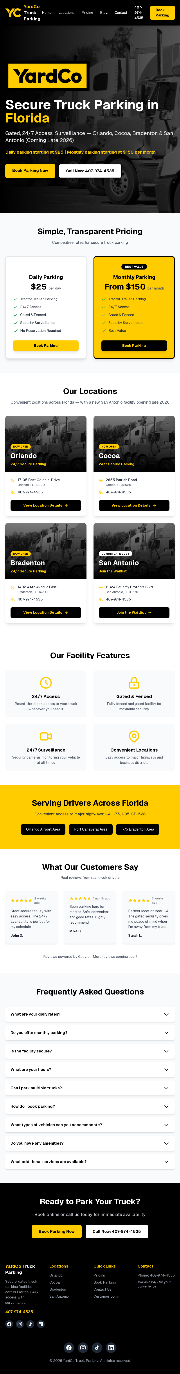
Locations (66, 12)
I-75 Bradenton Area (137, 829)
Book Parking (162, 13)
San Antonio (59, 1296)
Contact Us (102, 1289)
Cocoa (54, 1282)
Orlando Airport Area (43, 829)
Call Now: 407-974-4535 (90, 170)
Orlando (56, 1275)
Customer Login (106, 1296)
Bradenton (57, 1289)
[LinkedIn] (41, 1324)
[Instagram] (20, 1324)
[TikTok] (30, 1324)
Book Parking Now (30, 170)
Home (47, 12)
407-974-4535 (138, 12)
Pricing (87, 12)
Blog (104, 12)
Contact (121, 12)
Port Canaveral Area (90, 829)
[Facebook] (9, 1324)
